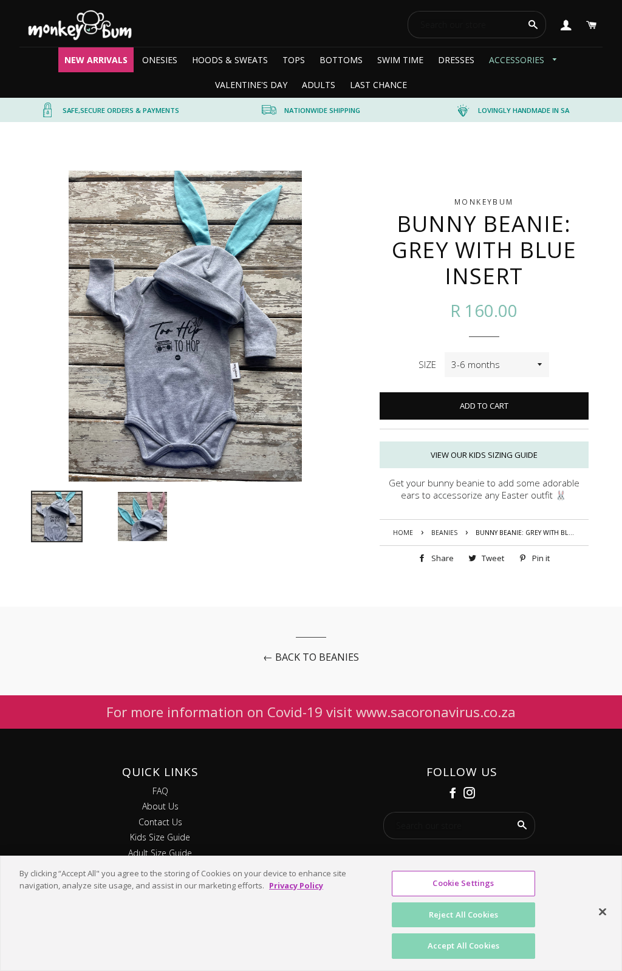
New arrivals (96, 60)
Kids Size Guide (160, 837)
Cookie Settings (463, 882)
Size (427, 364)
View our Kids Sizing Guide (484, 454)
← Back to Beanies (311, 657)
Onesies (159, 60)
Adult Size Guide (160, 853)
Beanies (444, 532)
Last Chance (378, 84)
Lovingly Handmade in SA (523, 110)
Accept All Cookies (463, 945)
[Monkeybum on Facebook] (454, 793)
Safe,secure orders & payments (121, 110)
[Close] (602, 912)
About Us (160, 806)
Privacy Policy (296, 885)
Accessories (518, 60)
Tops (293, 60)
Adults (318, 84)
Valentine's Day (251, 84)
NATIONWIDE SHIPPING (322, 110)
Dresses (456, 60)
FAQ (160, 791)
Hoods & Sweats (230, 60)
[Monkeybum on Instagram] (470, 793)
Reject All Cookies (463, 914)
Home (403, 532)
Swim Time (400, 60)
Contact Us (160, 822)
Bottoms (341, 60)
